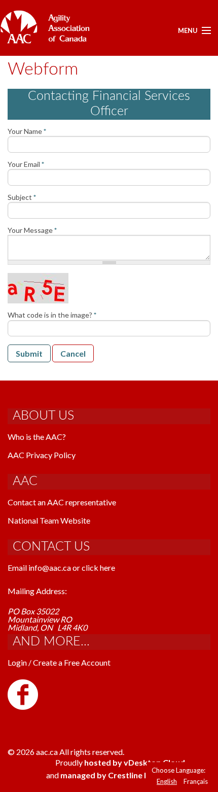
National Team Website (49, 520)
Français (196, 781)
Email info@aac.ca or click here (61, 567)
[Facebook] (23, 693)
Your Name (27, 131)
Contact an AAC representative (62, 502)
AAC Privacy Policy (42, 455)
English (167, 781)
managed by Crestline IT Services (122, 775)
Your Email (26, 164)
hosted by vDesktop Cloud (134, 762)
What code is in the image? (52, 315)
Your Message (32, 230)
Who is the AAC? (37, 436)
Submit (29, 353)
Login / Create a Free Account (59, 662)
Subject (22, 197)
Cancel (73, 353)
